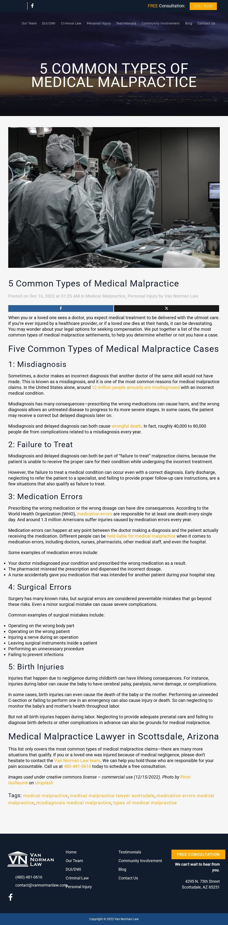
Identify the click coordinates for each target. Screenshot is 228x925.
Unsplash (44, 782)
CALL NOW (203, 6)
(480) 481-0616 (28, 877)
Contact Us (128, 878)
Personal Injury (142, 296)
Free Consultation (198, 854)
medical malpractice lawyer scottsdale (112, 795)
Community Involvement (140, 860)
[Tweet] (166, 308)
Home (71, 852)
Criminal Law (77, 878)
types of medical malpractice (145, 802)
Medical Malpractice (106, 296)
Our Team (74, 860)
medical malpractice (45, 795)
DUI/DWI (73, 869)
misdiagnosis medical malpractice (73, 802)
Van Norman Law (181, 296)
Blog (122, 869)
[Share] (60, 308)
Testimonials (129, 852)
